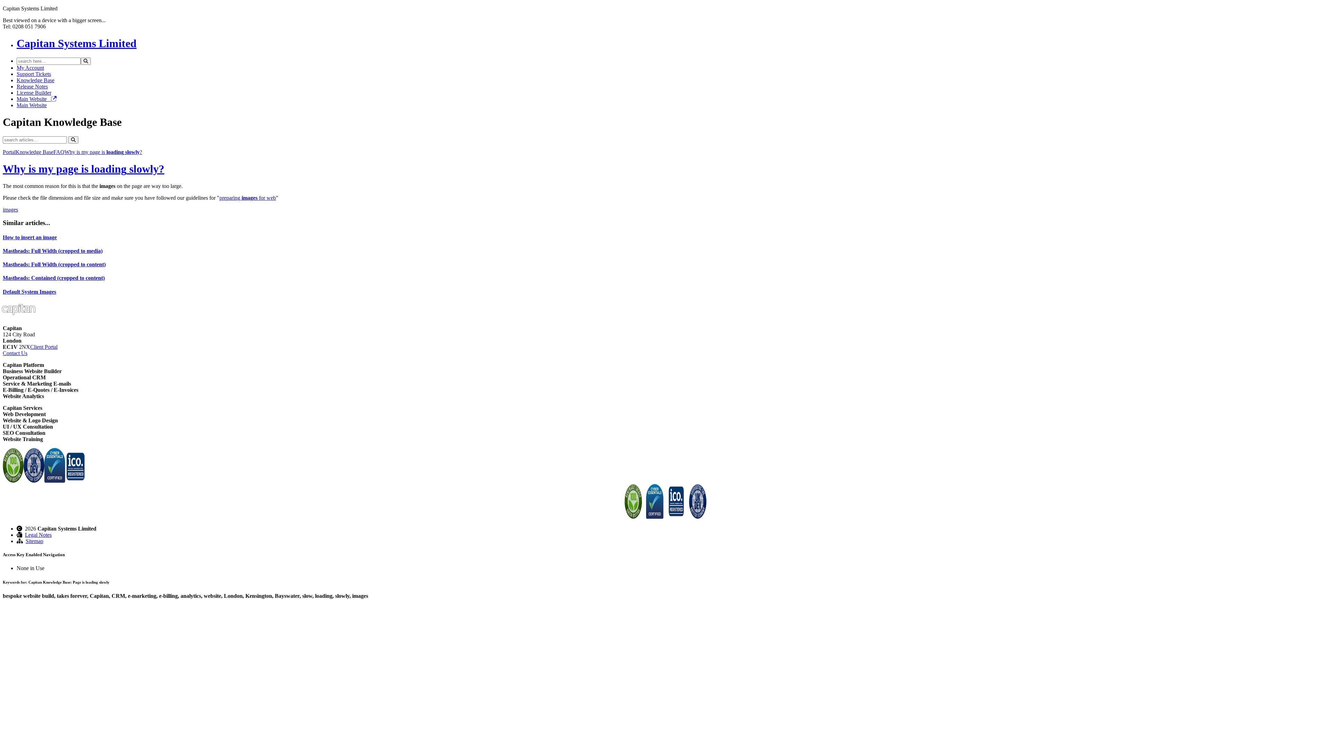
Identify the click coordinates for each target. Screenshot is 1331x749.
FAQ (58, 152)
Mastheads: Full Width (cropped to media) (53, 251)
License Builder (34, 93)
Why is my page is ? (103, 152)
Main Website (34, 99)
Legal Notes (38, 535)
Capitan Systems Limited (77, 43)
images (10, 210)
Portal (9, 152)
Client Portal (44, 347)
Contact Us (15, 353)
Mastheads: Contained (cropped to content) (54, 278)
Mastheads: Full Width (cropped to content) (54, 264)
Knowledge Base (35, 80)
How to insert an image (30, 237)
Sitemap (34, 541)
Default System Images (29, 292)
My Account (30, 68)
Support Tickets (34, 74)
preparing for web (247, 198)
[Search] (86, 61)
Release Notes (32, 86)
